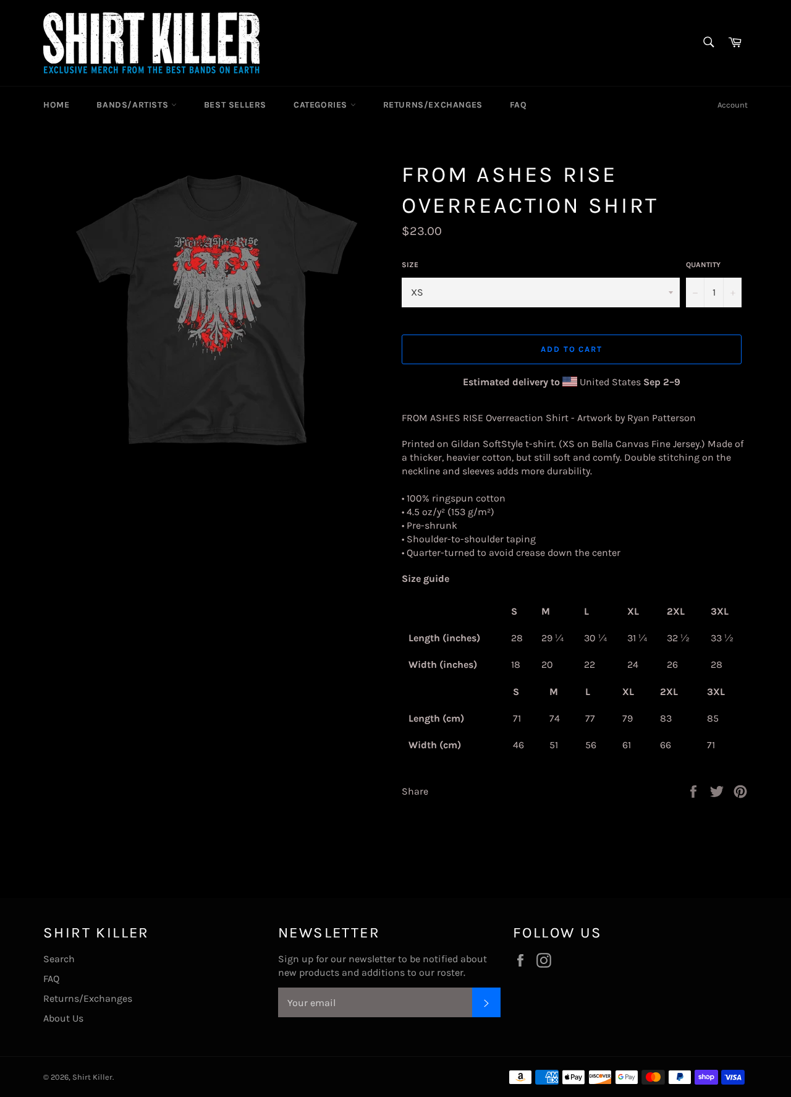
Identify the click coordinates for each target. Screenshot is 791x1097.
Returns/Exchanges (433, 105)
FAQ (518, 105)
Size (410, 264)
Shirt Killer (92, 1077)
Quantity (703, 264)
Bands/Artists (133, 105)
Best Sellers (235, 105)
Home (56, 105)
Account (732, 104)
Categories (322, 105)
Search (59, 959)
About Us (63, 1018)
